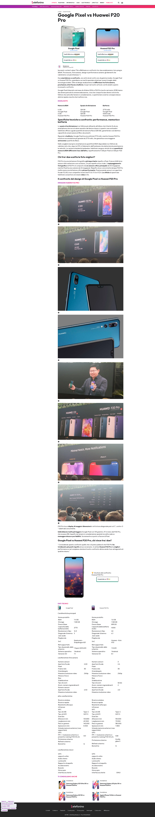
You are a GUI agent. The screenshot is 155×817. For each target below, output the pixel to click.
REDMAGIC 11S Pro (68, 6)
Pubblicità (109, 2)
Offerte (54, 2)
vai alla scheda (73, 50)
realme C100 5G (79, 6)
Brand (102, 2)
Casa (78, 2)
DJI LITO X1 (95, 6)
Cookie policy (71, 810)
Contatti (48, 810)
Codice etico (98, 810)
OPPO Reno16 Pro (44, 6)
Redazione (66, 66)
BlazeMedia (75, 815)
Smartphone (66, 11)
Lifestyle (95, 2)
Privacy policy (80, 810)
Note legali (89, 810)
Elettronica (86, 2)
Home (60, 11)
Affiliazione (106, 810)
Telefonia (61, 2)
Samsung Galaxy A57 (56, 6)
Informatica (71, 2)
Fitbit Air (88, 6)
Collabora (55, 810)
